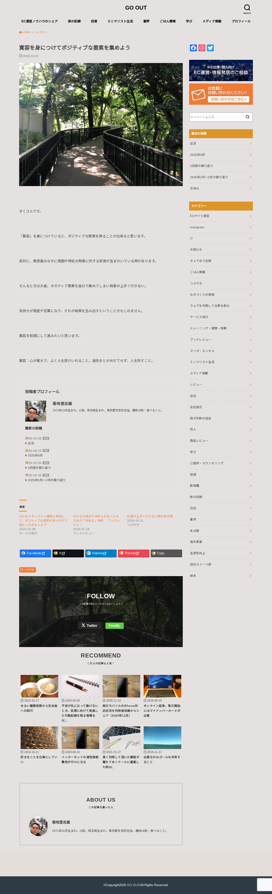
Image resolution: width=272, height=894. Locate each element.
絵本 (193, 575)
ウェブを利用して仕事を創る (210, 305)
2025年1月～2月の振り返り (47, 480)
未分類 (194, 530)
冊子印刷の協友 (200, 418)
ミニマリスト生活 (120, 21)
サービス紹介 (199, 317)
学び (189, 21)
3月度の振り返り (39, 467)
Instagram (197, 227)
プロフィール (241, 21)
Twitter (92, 625)
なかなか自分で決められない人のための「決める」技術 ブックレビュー (96, 521)
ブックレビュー (200, 339)
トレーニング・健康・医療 (208, 328)
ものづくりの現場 (202, 294)
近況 (31, 443)
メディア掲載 (212, 21)
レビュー (196, 384)
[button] (101, 124)
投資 (94, 21)
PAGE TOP (261, 863)
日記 (46, 438)
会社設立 (196, 407)
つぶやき (29, 569)
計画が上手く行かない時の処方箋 (150, 516)
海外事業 (196, 542)
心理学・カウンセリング (207, 463)
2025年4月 (35, 455)
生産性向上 (197, 553)
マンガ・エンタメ (202, 351)
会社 (193, 395)
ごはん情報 (168, 21)
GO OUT (136, 7)
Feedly (114, 625)
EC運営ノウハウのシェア (39, 21)
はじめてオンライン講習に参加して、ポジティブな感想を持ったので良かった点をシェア (43, 521)
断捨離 (194, 485)
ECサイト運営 (199, 216)
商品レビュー (199, 440)
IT (191, 238)
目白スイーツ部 (200, 564)
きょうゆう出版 (200, 261)
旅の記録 (74, 21)
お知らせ (196, 249)
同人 (193, 429)
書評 (146, 21)
